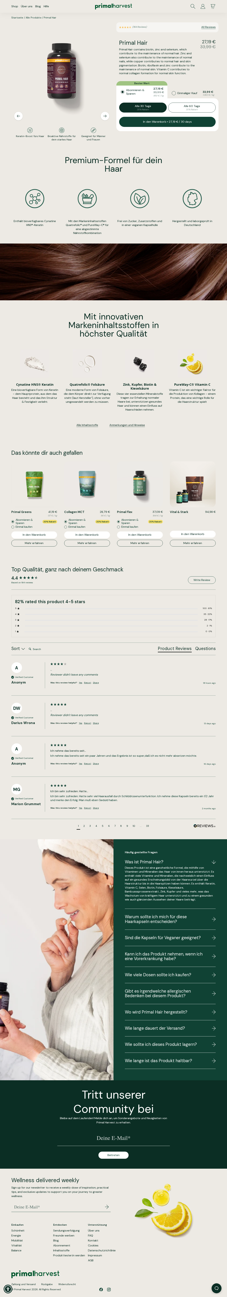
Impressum (95, 1255)
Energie (16, 1235)
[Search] (193, 6)
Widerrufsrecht (67, 1284)
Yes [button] (80, 682)
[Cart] (213, 6)
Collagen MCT (74, 512)
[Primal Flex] (140, 484)
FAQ (90, 1235)
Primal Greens (21, 512)
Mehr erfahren (34, 543)
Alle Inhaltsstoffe (87, 425)
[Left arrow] (18, 116)
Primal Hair (50, 17)
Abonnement (61, 1245)
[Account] (203, 6)
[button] (78, 826)
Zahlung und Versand (23, 1284)
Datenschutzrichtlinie (102, 1250)
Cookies (93, 1245)
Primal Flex (124, 512)
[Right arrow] (105, 116)
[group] (30, 578)
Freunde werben (63, 1235)
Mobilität (17, 1240)
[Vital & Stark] (193, 484)
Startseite (17, 17)
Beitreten (113, 1155)
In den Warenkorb (34, 535)
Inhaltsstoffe (61, 1250)
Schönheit (17, 1230)
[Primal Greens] (34, 484)
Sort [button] (16, 648)
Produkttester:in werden (69, 1255)
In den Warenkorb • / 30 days (167, 122)
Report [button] (87, 682)
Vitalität (16, 1245)
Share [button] (96, 682)
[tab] (175, 649)
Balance (16, 1250)
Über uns (26, 6)
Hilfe (46, 6)
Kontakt (93, 1240)
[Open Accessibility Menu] (8, 1289)
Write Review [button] (201, 580)
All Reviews (208, 27)
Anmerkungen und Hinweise (127, 425)
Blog (38, 6)
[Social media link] (101, 1289)
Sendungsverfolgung (66, 1230)
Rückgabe (47, 1284)
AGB (90, 1260)
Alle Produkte (33, 17)
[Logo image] (113, 6)
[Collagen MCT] (87, 484)
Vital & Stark (179, 512)
